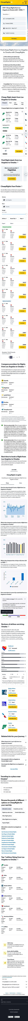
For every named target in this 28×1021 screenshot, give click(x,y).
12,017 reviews (12, 716)
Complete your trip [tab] (18, 808)
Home (6, 993)
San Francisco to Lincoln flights (9, 853)
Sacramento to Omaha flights (9, 846)
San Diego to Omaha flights (8, 834)
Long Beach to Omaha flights (8, 842)
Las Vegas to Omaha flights (8, 848)
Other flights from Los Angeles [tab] (9, 819)
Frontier (10, 723)
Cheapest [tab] (4, 102)
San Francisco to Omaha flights (9, 831)
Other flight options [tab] (7, 815)
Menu (25, 1)
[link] (11, 178)
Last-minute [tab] (15, 103)
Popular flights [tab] (5, 822)
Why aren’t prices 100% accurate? (10, 987)
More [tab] (20, 483)
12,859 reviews (12, 693)
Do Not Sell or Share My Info (14, 1009)
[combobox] (6, 14)
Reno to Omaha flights (7, 851)
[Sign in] (23, 3)
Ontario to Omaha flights (8, 836)
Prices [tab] (7, 483)
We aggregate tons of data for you (10, 984)
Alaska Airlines (11, 688)
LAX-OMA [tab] (14, 469)
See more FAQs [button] (14, 769)
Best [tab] (10, 102)
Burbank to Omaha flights (8, 838)
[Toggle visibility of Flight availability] (14, 586)
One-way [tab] (22, 103)
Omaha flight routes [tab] (20, 812)
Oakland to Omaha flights (8, 844)
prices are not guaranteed (7, 977)
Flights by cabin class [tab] (7, 812)
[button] (24, 10)
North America (12, 993)
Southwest (10, 646)
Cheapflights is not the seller (9, 981)
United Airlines (11, 700)
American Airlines (12, 711)
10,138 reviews (12, 704)
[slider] (26, 214)
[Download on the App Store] (17, 1017)
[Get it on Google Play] (11, 1017)
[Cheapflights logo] (5, 2)
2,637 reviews (11, 727)
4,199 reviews (11, 650)
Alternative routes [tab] (6, 808)
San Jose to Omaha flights (8, 840)
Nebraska (19, 993)
